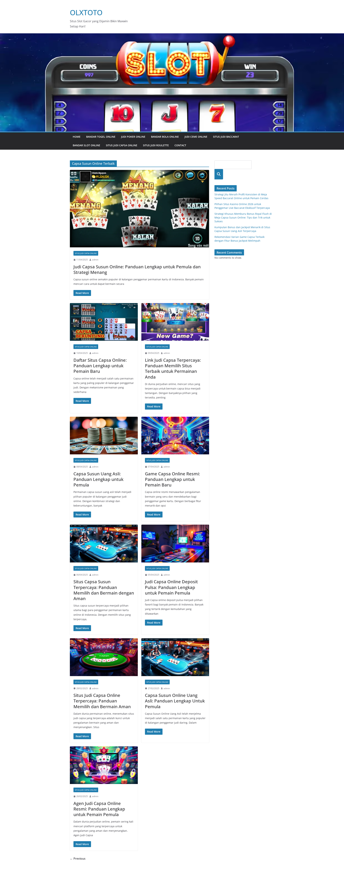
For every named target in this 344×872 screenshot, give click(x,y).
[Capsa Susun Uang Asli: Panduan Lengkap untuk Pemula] (104, 436)
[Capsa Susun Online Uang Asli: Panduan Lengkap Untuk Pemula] (175, 657)
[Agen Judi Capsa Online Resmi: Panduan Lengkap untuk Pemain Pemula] (104, 765)
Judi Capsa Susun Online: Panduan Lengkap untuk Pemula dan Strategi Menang (137, 269)
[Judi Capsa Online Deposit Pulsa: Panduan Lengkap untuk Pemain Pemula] (175, 543)
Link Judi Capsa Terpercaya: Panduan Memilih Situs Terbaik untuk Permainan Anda (173, 368)
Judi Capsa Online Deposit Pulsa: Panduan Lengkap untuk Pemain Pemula (171, 587)
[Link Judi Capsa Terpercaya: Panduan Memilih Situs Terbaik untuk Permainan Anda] (175, 322)
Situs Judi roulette (156, 145)
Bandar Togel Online (100, 136)
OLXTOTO (86, 12)
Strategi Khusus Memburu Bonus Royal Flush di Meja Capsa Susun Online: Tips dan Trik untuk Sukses (243, 217)
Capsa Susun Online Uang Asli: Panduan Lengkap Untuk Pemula (175, 700)
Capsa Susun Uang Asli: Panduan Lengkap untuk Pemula (98, 479)
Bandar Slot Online (86, 145)
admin (95, 259)
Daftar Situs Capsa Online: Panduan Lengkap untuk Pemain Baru (100, 365)
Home (76, 136)
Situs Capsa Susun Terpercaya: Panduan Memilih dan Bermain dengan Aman (103, 590)
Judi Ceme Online (196, 136)
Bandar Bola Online (165, 136)
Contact (180, 145)
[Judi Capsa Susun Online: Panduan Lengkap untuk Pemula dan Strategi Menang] (139, 208)
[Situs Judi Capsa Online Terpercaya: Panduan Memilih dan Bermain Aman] (104, 657)
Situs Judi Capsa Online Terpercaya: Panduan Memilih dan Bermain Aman (102, 700)
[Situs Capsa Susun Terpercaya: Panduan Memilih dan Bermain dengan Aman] (104, 543)
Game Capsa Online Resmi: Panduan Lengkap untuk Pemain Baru (172, 479)
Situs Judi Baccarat (226, 136)
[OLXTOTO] (172, 36)
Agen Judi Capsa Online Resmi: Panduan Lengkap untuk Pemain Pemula (99, 808)
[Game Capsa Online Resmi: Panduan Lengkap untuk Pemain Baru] (175, 436)
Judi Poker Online (133, 136)
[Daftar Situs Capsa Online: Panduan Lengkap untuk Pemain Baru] (104, 322)
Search (219, 174)
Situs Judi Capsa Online (121, 145)
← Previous (77, 859)
